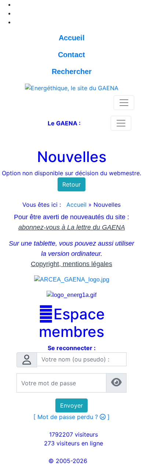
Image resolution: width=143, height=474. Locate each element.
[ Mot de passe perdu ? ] (71, 416)
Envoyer (71, 405)
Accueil (76, 204)
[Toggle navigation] (124, 102)
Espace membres (71, 323)
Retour (71, 184)
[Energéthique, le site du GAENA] (71, 87)
